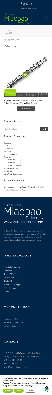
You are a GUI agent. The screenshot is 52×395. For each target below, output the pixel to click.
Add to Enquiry (26, 109)
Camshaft (8, 271)
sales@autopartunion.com (29, 8)
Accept (7, 391)
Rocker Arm (9, 278)
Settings (30, 391)
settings (29, 385)
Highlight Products (12, 267)
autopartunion (9, 187)
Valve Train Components (14, 284)
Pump (6, 291)
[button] (46, 18)
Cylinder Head (10, 288)
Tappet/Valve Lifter (12, 274)
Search (43, 129)
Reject (19, 391)
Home (6, 33)
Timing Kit (8, 281)
